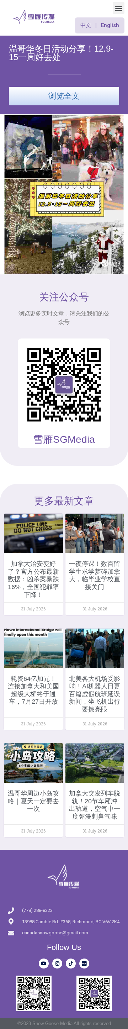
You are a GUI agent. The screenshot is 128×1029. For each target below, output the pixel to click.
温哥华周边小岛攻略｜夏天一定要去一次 (33, 801)
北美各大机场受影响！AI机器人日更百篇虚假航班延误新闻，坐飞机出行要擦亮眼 (94, 694)
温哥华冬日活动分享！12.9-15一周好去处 (61, 53)
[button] (118, 8)
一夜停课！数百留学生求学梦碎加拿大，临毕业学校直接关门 (94, 575)
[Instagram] (57, 963)
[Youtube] (44, 963)
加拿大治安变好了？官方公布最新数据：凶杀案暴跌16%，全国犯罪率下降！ (33, 579)
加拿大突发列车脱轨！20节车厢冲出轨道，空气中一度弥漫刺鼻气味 (94, 805)
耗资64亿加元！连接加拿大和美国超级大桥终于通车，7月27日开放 (33, 690)
